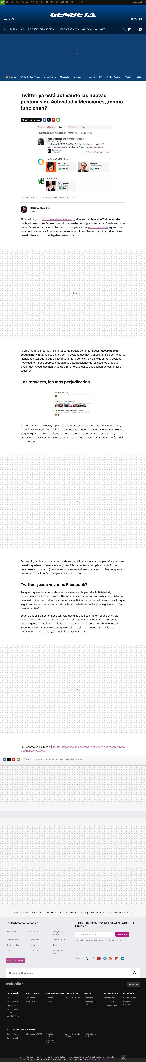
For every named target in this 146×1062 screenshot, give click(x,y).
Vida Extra (30, 1002)
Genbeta (73, 14)
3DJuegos (30, 998)
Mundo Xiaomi (13, 1016)
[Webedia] (14, 983)
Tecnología (90, 77)
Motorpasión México (90, 1035)
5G (100, 77)
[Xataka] (2, 2)
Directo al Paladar (72, 998)
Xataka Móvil (12, 1002)
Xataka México (13, 1034)
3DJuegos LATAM (34, 1034)
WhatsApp (34, 950)
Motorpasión (90, 998)
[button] (40, 208)
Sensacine (50, 998)
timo (55, 945)
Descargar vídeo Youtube (92, 912)
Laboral (33, 945)
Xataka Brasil (12, 1038)
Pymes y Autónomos (128, 1003)
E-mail (58, 120)
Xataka (9, 998)
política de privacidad (113, 940)
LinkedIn (122, 958)
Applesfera (11, 1006)
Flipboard (129, 29)
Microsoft (64, 77)
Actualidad (34, 931)
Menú (12, 18)
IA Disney (51, 912)
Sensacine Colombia (50, 1041)
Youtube (99, 958)
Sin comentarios (32, 120)
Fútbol (139, 77)
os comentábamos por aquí (58, 219)
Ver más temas (15, 960)
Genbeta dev (59, 939)
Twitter (124, 29)
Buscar (134, 972)
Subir (132, 984)
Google (128, 77)
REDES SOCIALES (69, 29)
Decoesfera (109, 1002)
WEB (102, 29)
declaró (25, 623)
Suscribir (122, 934)
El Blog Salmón (129, 998)
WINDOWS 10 (89, 29)
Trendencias (109, 998)
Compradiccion (110, 1006)
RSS (111, 958)
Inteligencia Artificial (58, 952)
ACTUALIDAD (17, 29)
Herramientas (13, 939)
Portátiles (77, 77)
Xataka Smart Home (12, 1011)
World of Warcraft (113, 77)
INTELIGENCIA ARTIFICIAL (42, 29)
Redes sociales (75, 759)
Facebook (135, 29)
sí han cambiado (98, 227)
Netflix (10, 950)
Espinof (48, 1002)
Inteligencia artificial (58, 932)
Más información (94, 1059)
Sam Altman (35, 77)
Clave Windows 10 (68, 912)
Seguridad (34, 939)
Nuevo (133, 18)
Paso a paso (12, 931)
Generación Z (50, 77)
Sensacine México (50, 1035)
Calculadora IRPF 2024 (118, 912)
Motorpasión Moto (90, 1003)
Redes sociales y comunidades (48, 759)
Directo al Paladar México (72, 1035)
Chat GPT (38, 912)
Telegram (140, 29)
